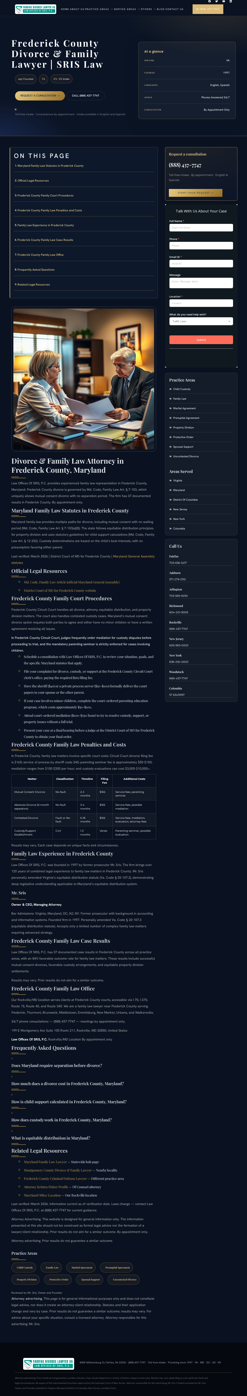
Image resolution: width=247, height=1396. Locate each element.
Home (65, 9)
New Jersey (176, 639)
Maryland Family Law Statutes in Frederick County (51, 166)
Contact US (174, 9)
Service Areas (125, 9)
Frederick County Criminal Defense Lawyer (55, 1178)
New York (175, 655)
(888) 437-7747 (185, 164)
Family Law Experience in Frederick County (46, 225)
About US (77, 9)
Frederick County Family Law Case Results (45, 240)
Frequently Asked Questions (36, 270)
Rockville (175, 622)
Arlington (175, 589)
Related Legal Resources (34, 284)
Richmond (176, 606)
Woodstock (176, 672)
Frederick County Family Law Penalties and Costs (50, 210)
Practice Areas (97, 9)
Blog (161, 9)
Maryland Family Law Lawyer (45, 1162)
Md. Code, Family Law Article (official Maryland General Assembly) (72, 582)
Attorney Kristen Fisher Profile (46, 1187)
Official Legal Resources (33, 180)
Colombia (175, 688)
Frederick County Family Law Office (41, 255)
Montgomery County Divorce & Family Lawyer (58, 1170)
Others (146, 9)
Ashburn (175, 573)
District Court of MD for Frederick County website (60, 590)
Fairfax (173, 556)
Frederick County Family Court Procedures (46, 195)
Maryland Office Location (42, 1195)
